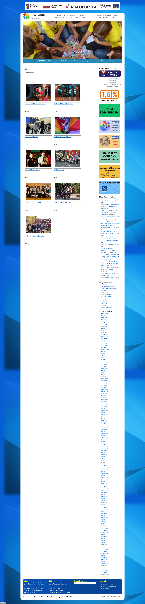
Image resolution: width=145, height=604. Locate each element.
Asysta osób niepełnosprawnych (109, 288)
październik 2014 (105, 510)
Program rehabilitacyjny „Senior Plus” (110, 273)
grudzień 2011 (104, 571)
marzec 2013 (104, 544)
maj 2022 (103, 353)
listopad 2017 (104, 445)
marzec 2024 (104, 330)
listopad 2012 (104, 552)
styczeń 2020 (104, 397)
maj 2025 (103, 321)
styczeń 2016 (104, 483)
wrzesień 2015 (104, 490)
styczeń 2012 (104, 569)
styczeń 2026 (104, 317)
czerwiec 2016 (104, 473)
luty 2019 (103, 418)
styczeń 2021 (104, 376)
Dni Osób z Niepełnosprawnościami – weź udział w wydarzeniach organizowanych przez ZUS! (110, 225)
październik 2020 (105, 382)
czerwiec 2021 (104, 368)
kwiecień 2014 (104, 521)
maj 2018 (103, 435)
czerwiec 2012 (104, 559)
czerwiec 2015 (104, 496)
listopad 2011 (104, 572)
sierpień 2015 (104, 492)
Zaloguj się (103, 583)
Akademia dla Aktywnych (107, 286)
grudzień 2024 (104, 326)
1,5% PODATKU (41, 61)
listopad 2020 (104, 380)
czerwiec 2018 (104, 433)
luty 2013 (103, 546)
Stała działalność (66, 61)
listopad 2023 (104, 334)
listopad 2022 (104, 347)
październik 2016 (105, 468)
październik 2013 (105, 532)
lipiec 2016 (103, 471)
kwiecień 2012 (104, 563)
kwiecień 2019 (104, 414)
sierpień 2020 (104, 386)
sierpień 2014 (104, 513)
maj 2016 (103, 475)
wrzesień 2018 (104, 428)
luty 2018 (103, 441)
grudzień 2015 (104, 485)
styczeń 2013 (104, 548)
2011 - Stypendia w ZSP (33, 203)
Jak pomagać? (94, 61)
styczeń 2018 (104, 443)
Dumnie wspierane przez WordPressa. (111, 596)
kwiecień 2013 (104, 542)
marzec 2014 (104, 523)
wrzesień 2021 (104, 363)
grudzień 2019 (104, 399)
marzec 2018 (104, 439)
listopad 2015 (104, 487)
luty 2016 (103, 481)
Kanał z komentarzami (108, 586)
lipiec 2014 (103, 515)
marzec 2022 (104, 357)
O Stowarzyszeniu (53, 61)
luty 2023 (103, 342)
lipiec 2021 (103, 366)
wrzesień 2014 (104, 511)
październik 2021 (105, 361)
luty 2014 (103, 525)
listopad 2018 (104, 424)
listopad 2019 (104, 401)
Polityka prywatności (107, 61)
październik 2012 (105, 553)
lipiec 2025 (103, 319)
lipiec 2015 (103, 494)
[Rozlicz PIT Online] (110, 76)
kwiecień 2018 (104, 437)
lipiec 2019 (103, 408)
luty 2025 (103, 323)
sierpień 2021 (104, 365)
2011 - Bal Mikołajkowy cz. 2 (63, 103)
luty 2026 (103, 315)
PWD (102, 298)
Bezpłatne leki (104, 292)
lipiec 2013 (103, 538)
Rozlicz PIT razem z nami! (107, 244)
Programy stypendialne (106, 296)
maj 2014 (103, 519)
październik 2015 (105, 489)
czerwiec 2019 (104, 410)
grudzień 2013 (104, 529)
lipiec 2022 (103, 351)
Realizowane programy (81, 61)
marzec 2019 (104, 416)
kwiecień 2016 (104, 477)
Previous (18, 39)
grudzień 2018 (104, 422)
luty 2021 (103, 374)
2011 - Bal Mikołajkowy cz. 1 (35, 103)
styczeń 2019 (104, 420)
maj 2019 (103, 412)
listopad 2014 (104, 508)
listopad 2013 (104, 531)
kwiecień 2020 (104, 391)
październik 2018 (105, 426)
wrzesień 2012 (104, 555)
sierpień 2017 (104, 450)
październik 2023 (105, 336)
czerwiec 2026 (104, 313)
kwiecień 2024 (104, 328)
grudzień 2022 (104, 346)
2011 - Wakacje (59, 170)
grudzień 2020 (104, 378)
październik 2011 (105, 574)
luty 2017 (103, 462)
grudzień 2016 (104, 464)
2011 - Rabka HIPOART (62, 203)
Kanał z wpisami (106, 585)
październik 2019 (105, 403)
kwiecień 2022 (104, 355)
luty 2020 (103, 395)
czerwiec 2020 (104, 389)
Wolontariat (103, 305)
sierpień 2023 (104, 338)
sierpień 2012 (104, 557)
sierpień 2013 (104, 536)
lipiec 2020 (103, 387)
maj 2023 (103, 340)
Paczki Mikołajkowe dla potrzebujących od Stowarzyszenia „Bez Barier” (109, 250)
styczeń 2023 (104, 344)
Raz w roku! (104, 300)
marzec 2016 (104, 479)
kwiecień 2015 (104, 500)
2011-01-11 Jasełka (31, 137)
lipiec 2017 (103, 452)
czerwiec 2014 (104, 517)
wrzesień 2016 (104, 469)
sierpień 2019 (104, 407)
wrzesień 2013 (104, 534)
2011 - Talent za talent (32, 170)
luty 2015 (103, 504)
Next (126, 39)
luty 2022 (103, 359)
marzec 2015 (104, 502)
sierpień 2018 (104, 429)
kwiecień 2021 (104, 370)
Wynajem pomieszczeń (106, 307)
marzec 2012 (104, 565)
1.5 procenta (104, 284)
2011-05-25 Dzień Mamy (62, 137)
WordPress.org (104, 588)
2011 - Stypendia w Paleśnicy (35, 236)
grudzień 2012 (104, 550)
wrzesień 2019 (104, 405)
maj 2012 (103, 561)
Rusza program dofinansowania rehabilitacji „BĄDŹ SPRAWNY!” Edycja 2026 (109, 212)
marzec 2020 (104, 393)
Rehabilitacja (104, 302)
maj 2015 (103, 498)
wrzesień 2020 (104, 384)
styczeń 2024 (104, 332)
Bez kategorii (104, 290)
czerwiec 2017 (104, 454)
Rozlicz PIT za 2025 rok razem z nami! (110, 216)
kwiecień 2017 (104, 458)
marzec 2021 (104, 372)
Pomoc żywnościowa (106, 294)
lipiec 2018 (103, 431)
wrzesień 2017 (104, 449)
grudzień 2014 (104, 506)
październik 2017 (105, 447)
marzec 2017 (104, 460)
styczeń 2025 (104, 325)
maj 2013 (103, 540)
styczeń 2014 (104, 527)
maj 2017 (103, 456)
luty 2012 (103, 567)
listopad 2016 (104, 466)
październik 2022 (105, 349)
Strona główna (29, 61)
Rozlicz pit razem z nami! (107, 277)
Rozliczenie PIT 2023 (112, 78)
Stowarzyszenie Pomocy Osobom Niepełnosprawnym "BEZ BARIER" (47, 597)
